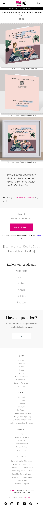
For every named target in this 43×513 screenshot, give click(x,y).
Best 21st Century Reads (21, 474)
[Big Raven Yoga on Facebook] (18, 504)
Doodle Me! (21, 386)
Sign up (27, 497)
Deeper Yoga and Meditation (21, 471)
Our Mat (21, 397)
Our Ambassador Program (21, 413)
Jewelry (21, 277)
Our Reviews (21, 410)
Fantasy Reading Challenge (21, 461)
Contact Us (21, 450)
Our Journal (21, 407)
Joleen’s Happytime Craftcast (21, 423)
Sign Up (12, 490)
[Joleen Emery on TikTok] (6, 504)
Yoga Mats (21, 270)
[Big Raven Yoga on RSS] (37, 504)
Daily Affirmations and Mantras (21, 467)
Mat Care (21, 440)
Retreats (21, 302)
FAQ (21, 434)
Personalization (21, 380)
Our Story (21, 400)
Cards (21, 289)
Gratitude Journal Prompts (21, 477)
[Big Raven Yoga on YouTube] (24, 504)
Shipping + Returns (21, 437)
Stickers (21, 283)
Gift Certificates (21, 376)
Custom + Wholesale (21, 383)
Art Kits (21, 296)
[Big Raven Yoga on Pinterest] (30, 504)
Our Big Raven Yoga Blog (21, 416)
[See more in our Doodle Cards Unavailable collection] (21, 249)
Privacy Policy (21, 447)
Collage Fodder (21, 480)
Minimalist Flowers (25, 198)
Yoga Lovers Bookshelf (21, 464)
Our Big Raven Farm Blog (21, 420)
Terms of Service (21, 444)
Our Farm (21, 404)
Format (21, 214)
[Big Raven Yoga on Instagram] (11, 504)
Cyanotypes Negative (21, 484)
